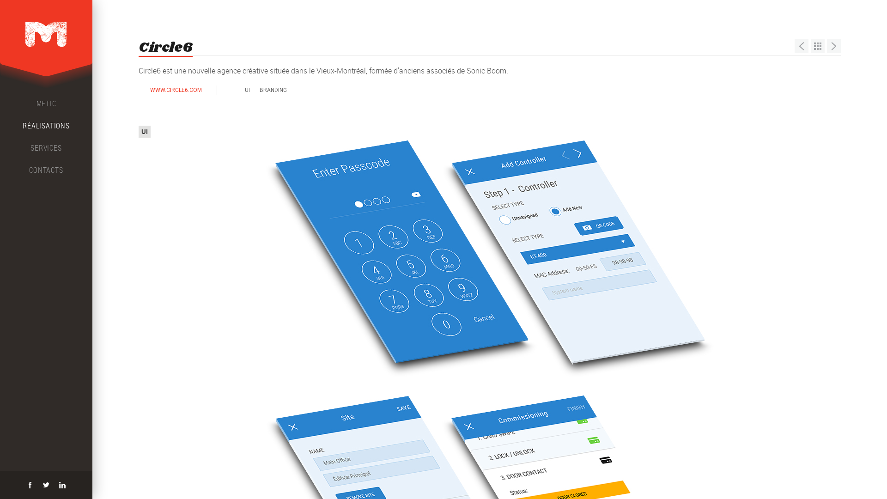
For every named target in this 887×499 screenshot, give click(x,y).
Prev (801, 46)
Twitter (46, 485)
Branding (273, 90)
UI (247, 90)
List (818, 46)
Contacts (46, 170)
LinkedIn (62, 485)
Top (160, 130)
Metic (46, 103)
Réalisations (46, 126)
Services (45, 148)
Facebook (30, 485)
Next (834, 46)
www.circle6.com (176, 90)
